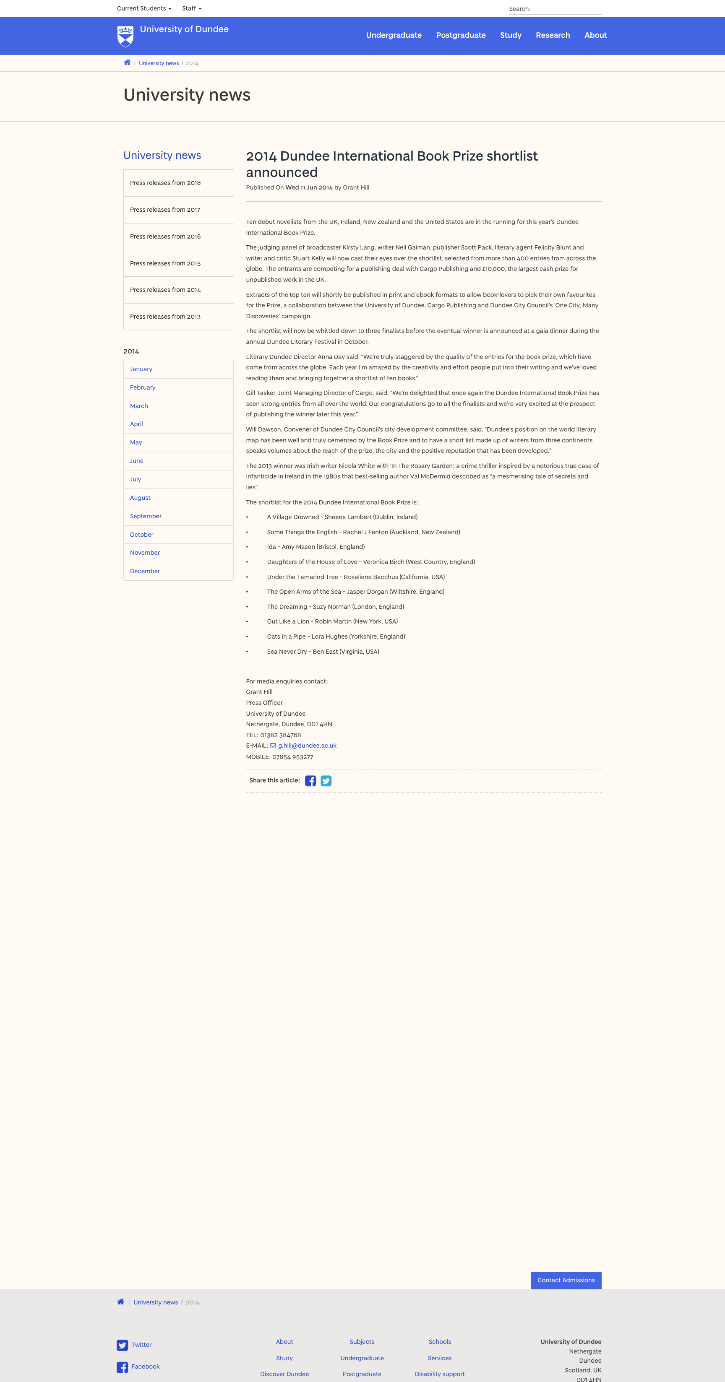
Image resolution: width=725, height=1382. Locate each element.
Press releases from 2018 (165, 183)
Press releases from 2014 (165, 290)
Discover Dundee (284, 1374)
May (136, 442)
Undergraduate (394, 35)
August (140, 497)
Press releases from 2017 (165, 209)
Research (553, 35)
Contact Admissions (566, 1280)
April (136, 424)
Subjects (362, 1342)
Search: (520, 9)
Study (511, 35)
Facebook (145, 1366)
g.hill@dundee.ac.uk (307, 745)
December (145, 571)
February (143, 387)
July (135, 479)
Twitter (141, 1344)
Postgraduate (461, 35)
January (141, 369)
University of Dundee (185, 29)
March (139, 406)
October (142, 534)
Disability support (440, 1374)
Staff (190, 8)
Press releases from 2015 (165, 263)
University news (159, 63)
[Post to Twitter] (326, 781)
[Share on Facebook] (310, 783)
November (145, 552)
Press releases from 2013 (165, 316)
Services (440, 1358)
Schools (440, 1342)
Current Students (142, 8)
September (146, 516)
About (595, 35)
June (136, 461)
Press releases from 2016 (165, 236)
